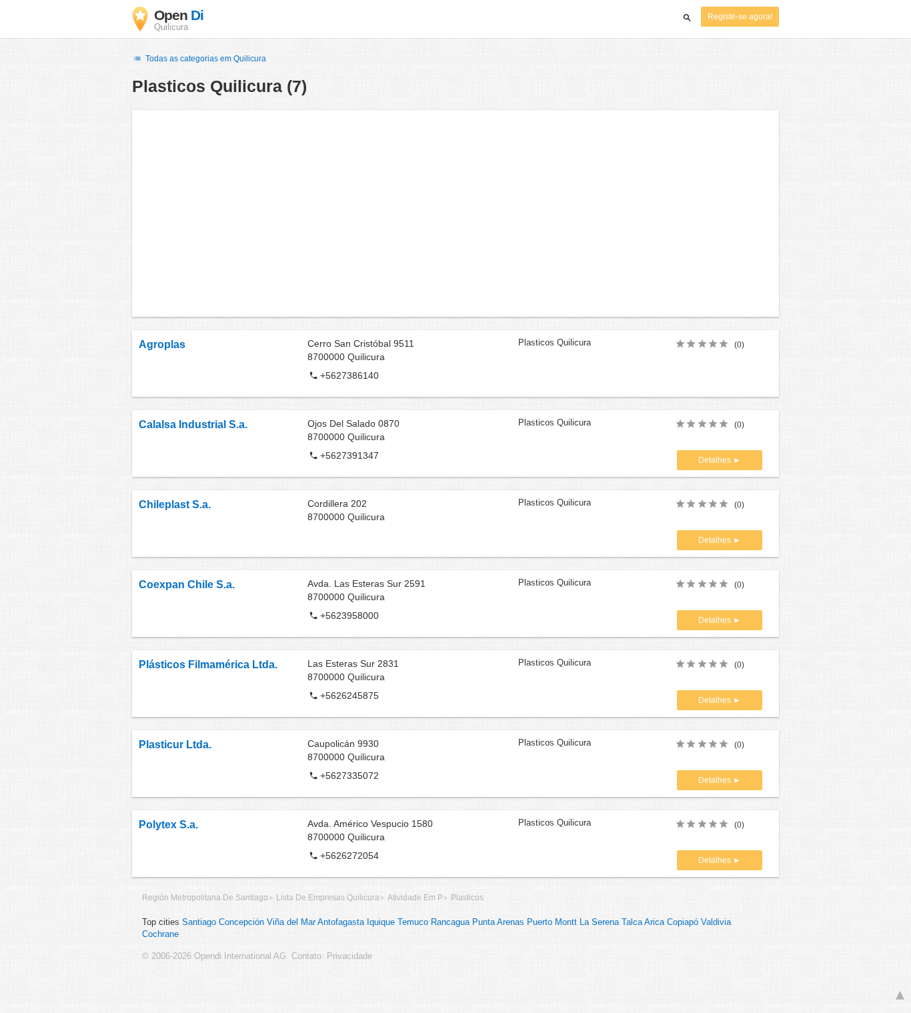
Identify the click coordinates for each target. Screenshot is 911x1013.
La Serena (599, 922)
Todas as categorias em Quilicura (204, 58)
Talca (632, 922)
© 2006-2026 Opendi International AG (214, 956)
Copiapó (682, 922)
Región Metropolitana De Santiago (205, 897)
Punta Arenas (498, 922)
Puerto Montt (552, 922)
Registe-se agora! (740, 16)
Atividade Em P (415, 897)
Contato (306, 956)
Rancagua (450, 922)
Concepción (241, 922)
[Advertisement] (455, 213)
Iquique (381, 922)
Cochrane (160, 934)
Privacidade (349, 956)
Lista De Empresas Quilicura (327, 897)
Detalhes (715, 460)
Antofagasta (340, 922)
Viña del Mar (291, 922)
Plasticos (467, 897)
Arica (654, 922)
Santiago (199, 922)
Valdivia (716, 922)
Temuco (412, 922)
